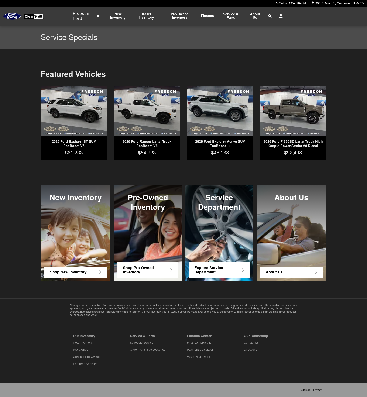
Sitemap (306, 390)
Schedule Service (141, 343)
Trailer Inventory (146, 16)
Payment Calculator (200, 350)
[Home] (12, 16)
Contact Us (251, 343)
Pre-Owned (180, 16)
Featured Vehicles (85, 364)
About (255, 16)
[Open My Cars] (279, 16)
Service (231, 16)
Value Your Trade (198, 357)
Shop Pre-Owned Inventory (138, 270)
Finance (207, 16)
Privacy (317, 390)
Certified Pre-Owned (86, 357)
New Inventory (82, 343)
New (118, 16)
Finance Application (200, 343)
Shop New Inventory (68, 272)
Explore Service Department (208, 270)
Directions (250, 350)
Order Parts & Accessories (147, 350)
